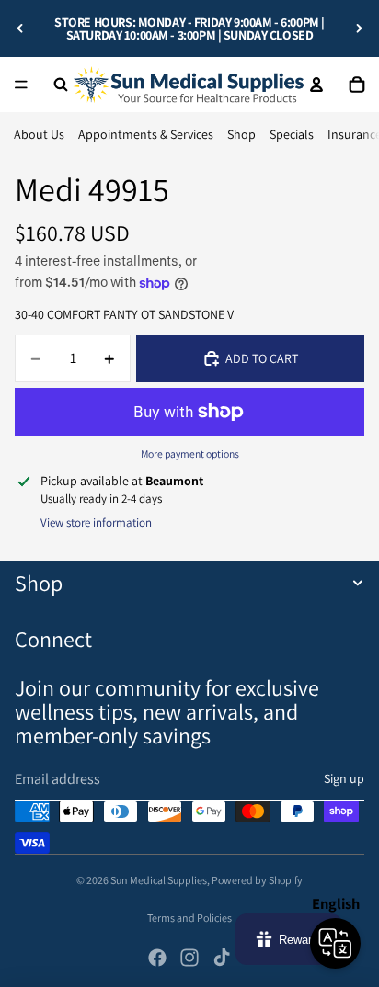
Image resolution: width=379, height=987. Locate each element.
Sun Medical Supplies (158, 880)
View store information (96, 522)
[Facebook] (157, 958)
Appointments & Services (145, 134)
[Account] (316, 84)
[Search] (60, 84)
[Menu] (21, 84)
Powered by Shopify (257, 880)
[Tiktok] (222, 958)
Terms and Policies (189, 918)
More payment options (190, 453)
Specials (292, 134)
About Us (39, 134)
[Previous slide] (20, 28)
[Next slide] (359, 28)
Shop (241, 134)
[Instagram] (189, 958)
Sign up (344, 778)
